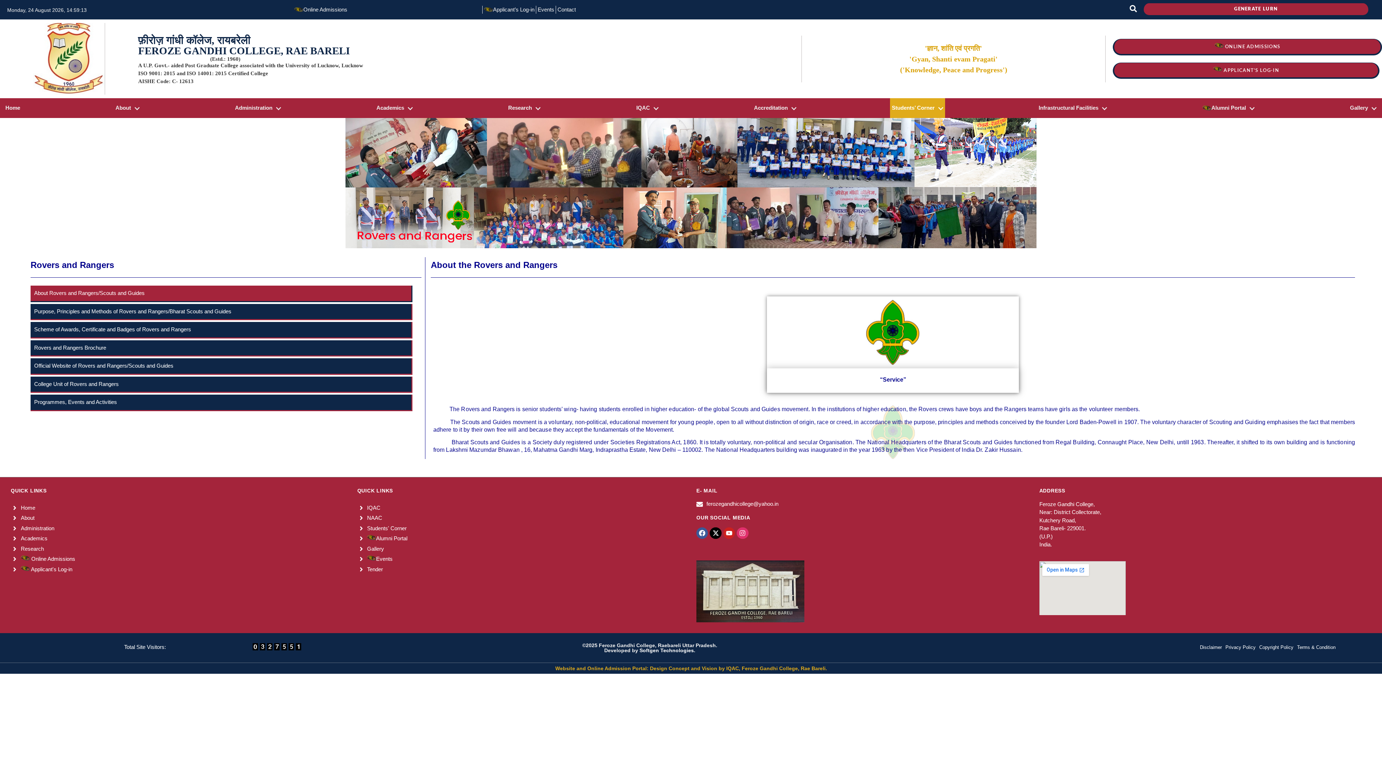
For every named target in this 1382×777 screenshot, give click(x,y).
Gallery (1359, 108)
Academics (390, 108)
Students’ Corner (913, 108)
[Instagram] (742, 533)
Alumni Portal (1228, 108)
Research (520, 108)
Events (546, 9)
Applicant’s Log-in (513, 9)
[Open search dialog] (1133, 10)
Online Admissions (325, 9)
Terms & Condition (1316, 647)
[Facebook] (702, 533)
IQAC (643, 108)
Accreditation (771, 108)
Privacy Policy (1240, 647)
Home (12, 108)
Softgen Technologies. (667, 650)
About (123, 108)
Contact (566, 9)
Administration (253, 108)
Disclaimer (1211, 647)
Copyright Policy (1276, 647)
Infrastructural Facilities (1068, 108)
